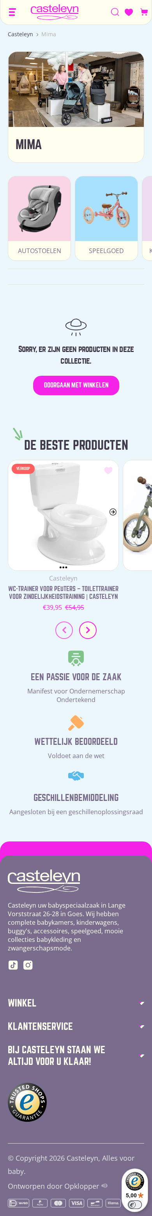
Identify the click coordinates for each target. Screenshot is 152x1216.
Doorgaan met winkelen (76, 385)
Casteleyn (20, 34)
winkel (22, 1003)
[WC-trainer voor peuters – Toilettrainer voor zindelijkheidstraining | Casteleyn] (63, 515)
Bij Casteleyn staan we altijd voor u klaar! (56, 1055)
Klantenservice (40, 1026)
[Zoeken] (115, 12)
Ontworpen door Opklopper (53, 1186)
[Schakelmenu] (12, 12)
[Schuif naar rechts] (88, 630)
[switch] (135, 1204)
